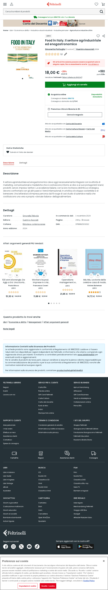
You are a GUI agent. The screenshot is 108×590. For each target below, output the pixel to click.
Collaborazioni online (82, 402)
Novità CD (42, 476)
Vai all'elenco (93, 64)
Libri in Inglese (8, 480)
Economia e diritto (17, 322)
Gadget (77, 514)
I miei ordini (7, 429)
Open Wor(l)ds (44, 517)
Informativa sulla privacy (48, 432)
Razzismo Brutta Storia (83, 440)
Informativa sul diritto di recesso (51, 429)
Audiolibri (7, 491)
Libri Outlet (7, 476)
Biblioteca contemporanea (34, 224)
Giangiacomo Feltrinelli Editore (86, 429)
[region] (54, 573)
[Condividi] (103, 36)
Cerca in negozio (75, 114)
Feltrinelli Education (81, 436)
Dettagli (23, 162)
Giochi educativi (9, 510)
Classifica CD (43, 480)
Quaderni (42, 521)
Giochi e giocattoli (10, 503)
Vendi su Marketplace (82, 398)
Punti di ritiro (43, 406)
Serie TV (77, 487)
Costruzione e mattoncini (13, 506)
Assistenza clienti (10, 436)
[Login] (11, 4)
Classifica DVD (79, 480)
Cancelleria (43, 514)
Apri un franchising (81, 387)
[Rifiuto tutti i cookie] (104, 561)
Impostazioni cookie (27, 586)
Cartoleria (42, 503)
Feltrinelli (57, 77)
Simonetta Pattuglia (55, 49)
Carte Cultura (43, 398)
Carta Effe (42, 387)
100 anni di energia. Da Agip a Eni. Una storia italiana (13, 281)
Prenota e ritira (44, 391)
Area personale (9, 425)
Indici (40, 409)
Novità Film (78, 476)
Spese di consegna (11, 443)
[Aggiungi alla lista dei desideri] (98, 36)
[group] (54, 17)
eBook (5, 487)
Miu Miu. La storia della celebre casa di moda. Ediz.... (94, 281)
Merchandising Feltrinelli (83, 506)
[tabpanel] (22, 57)
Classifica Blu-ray (81, 483)
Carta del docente (45, 402)
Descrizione (8, 162)
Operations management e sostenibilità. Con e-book (67, 281)
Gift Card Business (81, 395)
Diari (40, 506)
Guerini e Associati (85, 49)
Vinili (40, 483)
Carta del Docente (74, 124)
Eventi (5, 391)
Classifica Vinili (44, 491)
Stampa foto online (46, 413)
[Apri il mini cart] (103, 4)
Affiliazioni (78, 391)
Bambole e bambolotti (12, 517)
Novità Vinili (43, 487)
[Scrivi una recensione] (65, 54)
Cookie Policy (89, 580)
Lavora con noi (9, 395)
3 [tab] (54, 303)
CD (39, 472)
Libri (5, 322)
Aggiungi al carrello (76, 84)
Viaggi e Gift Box (80, 510)
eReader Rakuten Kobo (83, 517)
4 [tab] (56, 303)
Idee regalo (78, 503)
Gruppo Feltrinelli (80, 425)
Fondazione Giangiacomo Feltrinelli (88, 432)
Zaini (40, 510)
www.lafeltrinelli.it (86, 354)
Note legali (9, 328)
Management (35, 322)
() (61, 54)
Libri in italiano (9, 472)
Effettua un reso (9, 432)
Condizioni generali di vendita (50, 425)
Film (75, 472)
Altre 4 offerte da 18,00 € (72, 77)
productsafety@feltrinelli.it (70, 370)
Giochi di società (10, 514)
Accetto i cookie (48, 586)
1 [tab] (22, 78)
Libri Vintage (8, 483)
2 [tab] (51, 303)
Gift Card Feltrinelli (45, 395)
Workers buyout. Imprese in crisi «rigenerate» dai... (40, 281)
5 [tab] (59, 303)
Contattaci (7, 440)
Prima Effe (77, 406)
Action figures (8, 521)
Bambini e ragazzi (81, 491)
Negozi (6, 387)
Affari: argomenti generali (56, 322)
